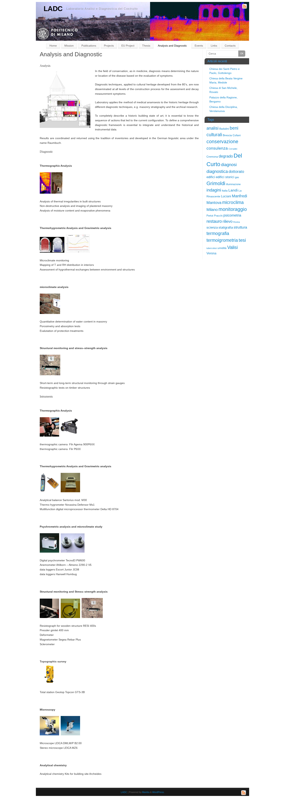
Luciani (226, 196)
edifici (210, 177)
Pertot (209, 215)
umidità (222, 248)
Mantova (213, 202)
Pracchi (218, 215)
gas (237, 177)
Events (199, 45)
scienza (212, 227)
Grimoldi (215, 183)
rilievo (227, 221)
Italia (225, 190)
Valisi (232, 247)
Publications (88, 45)
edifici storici (225, 177)
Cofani (237, 135)
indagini (213, 190)
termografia (217, 233)
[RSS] (244, 7)
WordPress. (158, 792)
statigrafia (225, 227)
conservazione (222, 141)
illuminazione (233, 184)
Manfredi (239, 196)
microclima (233, 202)
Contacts (230, 45)
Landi (233, 190)
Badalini (224, 128)
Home (53, 45)
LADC (53, 9)
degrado (226, 156)
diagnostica (217, 171)
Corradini (233, 149)
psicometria (232, 215)
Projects (109, 45)
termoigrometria (222, 240)
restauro (214, 221)
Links (214, 45)
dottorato (236, 171)
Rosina (236, 222)
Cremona (212, 156)
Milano (212, 209)
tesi (242, 240)
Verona (211, 253)
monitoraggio (232, 209)
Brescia (227, 135)
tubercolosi (211, 248)
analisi (212, 128)
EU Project (127, 45)
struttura (240, 227)
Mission (69, 45)
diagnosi (229, 164)
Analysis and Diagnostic (172, 45)
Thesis (146, 45)
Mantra (145, 792)
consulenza (217, 148)
